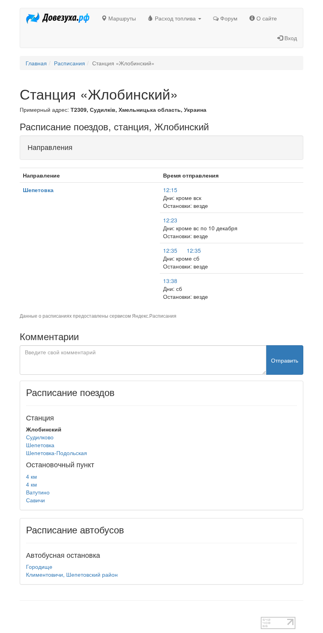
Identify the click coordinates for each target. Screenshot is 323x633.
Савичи (35, 500)
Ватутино (38, 492)
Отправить (284, 360)
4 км (31, 476)
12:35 (170, 250)
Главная (36, 63)
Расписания (69, 63)
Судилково (40, 437)
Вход (290, 38)
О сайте (266, 18)
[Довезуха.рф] (57, 18)
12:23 (170, 220)
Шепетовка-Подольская (56, 453)
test (24, 613)
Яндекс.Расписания (154, 315)
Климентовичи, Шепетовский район (72, 574)
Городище (39, 566)
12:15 (170, 190)
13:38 (170, 281)
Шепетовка (38, 190)
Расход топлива (175, 18)
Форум (228, 18)
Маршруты (121, 18)
